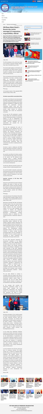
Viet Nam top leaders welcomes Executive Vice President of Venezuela (4, 385)
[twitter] (40, 1)
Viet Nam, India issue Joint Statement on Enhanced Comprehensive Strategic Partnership (33, 71)
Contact (3, 21)
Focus (26, 29)
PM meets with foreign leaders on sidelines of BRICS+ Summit (29, 396)
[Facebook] (38, 1)
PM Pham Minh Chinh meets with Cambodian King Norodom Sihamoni (36, 33)
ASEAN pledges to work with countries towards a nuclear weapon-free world (12, 396)
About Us (3, 15)
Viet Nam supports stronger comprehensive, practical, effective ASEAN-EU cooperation (32, 80)
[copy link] (1, 36)
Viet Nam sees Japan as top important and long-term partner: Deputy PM (38, 396)
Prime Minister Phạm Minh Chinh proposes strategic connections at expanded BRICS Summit (4, 397)
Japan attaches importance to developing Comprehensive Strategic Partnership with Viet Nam (33, 62)
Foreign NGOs (4, 19)
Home (2, 13)
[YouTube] (41, 1)
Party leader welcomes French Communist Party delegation (21, 385)
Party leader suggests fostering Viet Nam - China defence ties (38, 385)
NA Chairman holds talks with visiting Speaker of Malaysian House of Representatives (21, 396)
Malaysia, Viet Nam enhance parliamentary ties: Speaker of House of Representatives (29, 385)
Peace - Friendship (4, 17)
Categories (4, 1)
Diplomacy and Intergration (11, 24)
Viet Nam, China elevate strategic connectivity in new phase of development (32, 67)
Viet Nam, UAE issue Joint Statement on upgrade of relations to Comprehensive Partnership (12, 385)
